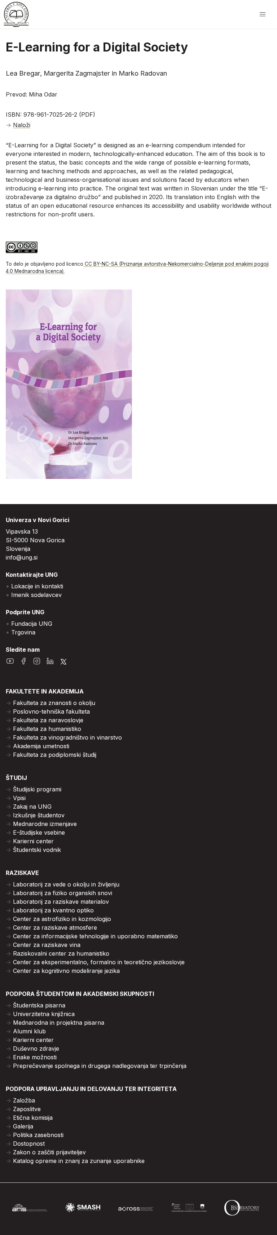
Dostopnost (29, 1143)
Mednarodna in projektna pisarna (58, 1022)
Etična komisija (33, 1117)
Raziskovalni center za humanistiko (61, 953)
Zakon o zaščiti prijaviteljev (49, 1152)
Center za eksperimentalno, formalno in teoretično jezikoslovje (99, 962)
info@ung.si (22, 557)
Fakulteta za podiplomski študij (54, 754)
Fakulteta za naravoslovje (48, 720)
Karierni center (33, 841)
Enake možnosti (35, 1057)
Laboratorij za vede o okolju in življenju (66, 884)
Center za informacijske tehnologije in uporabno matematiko (95, 936)
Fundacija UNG (31, 623)
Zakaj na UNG (32, 806)
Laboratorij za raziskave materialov (61, 901)
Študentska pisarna (39, 1005)
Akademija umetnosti (41, 746)
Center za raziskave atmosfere (55, 927)
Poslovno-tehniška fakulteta (51, 711)
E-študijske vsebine (39, 832)
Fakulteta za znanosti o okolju (54, 702)
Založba (24, 1100)
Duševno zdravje (36, 1048)
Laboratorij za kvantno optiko (53, 910)
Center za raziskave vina (46, 944)
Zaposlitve (27, 1109)
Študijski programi (37, 789)
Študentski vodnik (37, 849)
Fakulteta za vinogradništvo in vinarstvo (67, 737)
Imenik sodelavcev (36, 594)
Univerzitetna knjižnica (44, 1014)
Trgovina (23, 632)
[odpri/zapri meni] (262, 14)
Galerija (23, 1126)
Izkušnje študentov (39, 815)
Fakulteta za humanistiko (47, 728)
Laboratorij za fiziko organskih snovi (62, 893)
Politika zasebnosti (38, 1135)
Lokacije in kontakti (37, 586)
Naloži (21, 125)
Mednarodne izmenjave (45, 823)
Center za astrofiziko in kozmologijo (62, 918)
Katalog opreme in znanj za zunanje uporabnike (79, 1160)
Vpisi (19, 797)
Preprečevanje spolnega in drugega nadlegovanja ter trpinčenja (99, 1065)
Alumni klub (29, 1031)
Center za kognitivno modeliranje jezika (66, 970)
